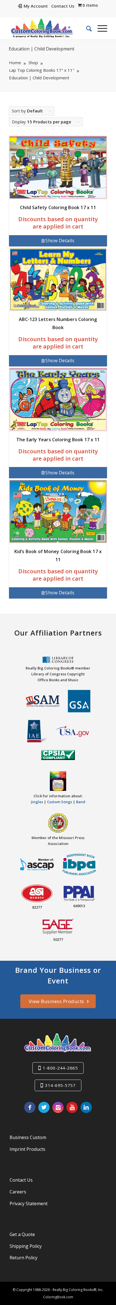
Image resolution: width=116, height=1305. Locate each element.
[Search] (86, 28)
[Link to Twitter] (44, 1107)
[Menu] (99, 28)
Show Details (59, 240)
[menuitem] (33, 6)
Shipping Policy (26, 1246)
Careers (18, 1192)
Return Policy (23, 1258)
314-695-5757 (60, 1085)
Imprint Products (27, 1149)
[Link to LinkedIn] (86, 1107)
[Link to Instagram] (58, 1107)
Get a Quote (22, 1234)
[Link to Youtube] (72, 1107)
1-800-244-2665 (60, 1068)
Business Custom (28, 1137)
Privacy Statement (29, 1203)
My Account (36, 6)
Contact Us (62, 6)
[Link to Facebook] (29, 1107)
